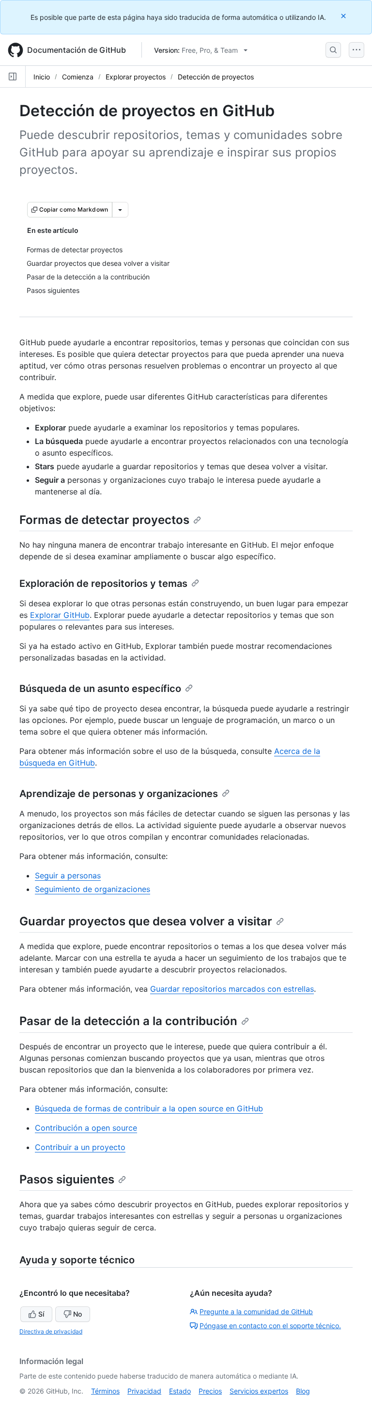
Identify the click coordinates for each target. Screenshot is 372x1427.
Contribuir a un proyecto (80, 1147)
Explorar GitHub (60, 615)
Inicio (41, 77)
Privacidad (144, 1391)
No (77, 1314)
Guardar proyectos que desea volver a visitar (145, 921)
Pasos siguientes (66, 1179)
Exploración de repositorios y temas (103, 583)
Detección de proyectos (216, 77)
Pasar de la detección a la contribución (128, 1021)
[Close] (344, 15)
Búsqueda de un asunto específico (100, 688)
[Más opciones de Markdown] (120, 209)
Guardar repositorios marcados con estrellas (232, 989)
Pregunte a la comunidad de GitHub (256, 1311)
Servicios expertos (259, 1391)
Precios (210, 1391)
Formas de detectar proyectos (104, 520)
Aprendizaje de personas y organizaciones (118, 793)
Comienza (77, 77)
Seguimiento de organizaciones (92, 889)
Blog (303, 1391)
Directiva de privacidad (50, 1331)
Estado (180, 1391)
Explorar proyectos (136, 77)
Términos (105, 1391)
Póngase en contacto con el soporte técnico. (270, 1325)
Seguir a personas (68, 875)
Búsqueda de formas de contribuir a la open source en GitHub (149, 1108)
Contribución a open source (86, 1128)
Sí (41, 1314)
